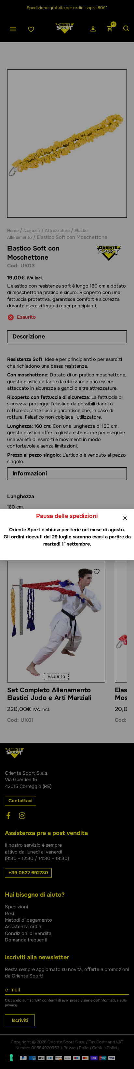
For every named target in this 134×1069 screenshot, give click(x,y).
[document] (67, 534)
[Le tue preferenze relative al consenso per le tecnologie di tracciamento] (11, 1057)
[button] (125, 518)
